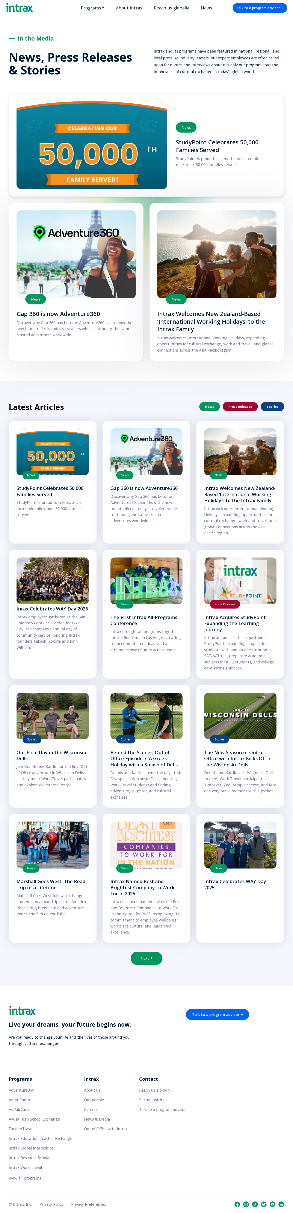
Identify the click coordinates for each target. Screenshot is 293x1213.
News (206, 8)
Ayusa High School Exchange (34, 1119)
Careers (91, 1109)
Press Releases (240, 406)
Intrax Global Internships (31, 1148)
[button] (92, 8)
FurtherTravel (21, 1128)
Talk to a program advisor (162, 1109)
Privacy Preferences (88, 1204)
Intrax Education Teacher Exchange (40, 1138)
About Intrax (129, 8)
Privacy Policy (51, 1204)
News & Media (97, 1119)
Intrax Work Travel (25, 1167)
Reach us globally (171, 8)
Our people (94, 1099)
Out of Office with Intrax (106, 1128)
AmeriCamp (19, 1099)
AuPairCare (19, 1109)
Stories (272, 406)
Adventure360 (21, 1090)
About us (92, 1090)
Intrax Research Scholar (30, 1157)
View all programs (25, 1178)
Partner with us (153, 1099)
